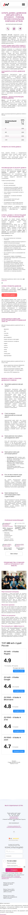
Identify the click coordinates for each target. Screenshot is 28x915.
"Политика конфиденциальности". (14, 827)
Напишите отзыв (18, 751)
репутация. (4, 632)
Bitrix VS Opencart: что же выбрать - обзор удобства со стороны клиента (20, 527)
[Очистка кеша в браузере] (20, 546)
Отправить (14, 870)
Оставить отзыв (18, 691)
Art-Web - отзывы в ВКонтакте (12, 698)
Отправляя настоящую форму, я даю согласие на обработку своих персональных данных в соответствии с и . (13, 875)
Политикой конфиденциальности (11, 876)
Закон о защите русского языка (8, 548)
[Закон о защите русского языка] (7, 546)
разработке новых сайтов (9, 37)
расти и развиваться (14, 627)
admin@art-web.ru (14, 818)
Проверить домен (9, 295)
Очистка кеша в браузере (20, 548)
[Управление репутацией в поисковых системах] (7, 526)
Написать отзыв (18, 671)
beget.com (4, 280)
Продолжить (3, 914)
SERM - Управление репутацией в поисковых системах (8, 529)
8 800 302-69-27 (14, 816)
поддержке (4, 39)
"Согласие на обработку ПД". (14, 826)
